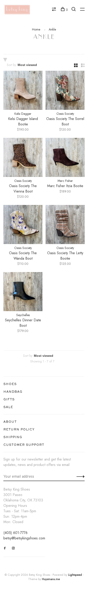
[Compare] (54, 9)
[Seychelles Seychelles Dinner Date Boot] (22, 292)
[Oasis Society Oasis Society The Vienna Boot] (22, 158)
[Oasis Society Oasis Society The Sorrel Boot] (65, 91)
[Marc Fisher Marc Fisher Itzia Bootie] (65, 158)
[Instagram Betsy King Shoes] (13, 548)
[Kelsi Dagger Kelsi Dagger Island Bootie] (22, 91)
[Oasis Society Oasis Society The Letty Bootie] (65, 225)
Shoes (10, 384)
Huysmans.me (51, 579)
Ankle (52, 29)
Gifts (9, 399)
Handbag (12, 391)
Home (36, 29)
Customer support (23, 444)
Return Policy (19, 429)
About (10, 421)
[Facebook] (4, 548)
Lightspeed (75, 575)
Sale (8, 407)
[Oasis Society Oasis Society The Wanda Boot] (22, 225)
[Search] (74, 9)
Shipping (12, 437)
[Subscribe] (79, 476)
